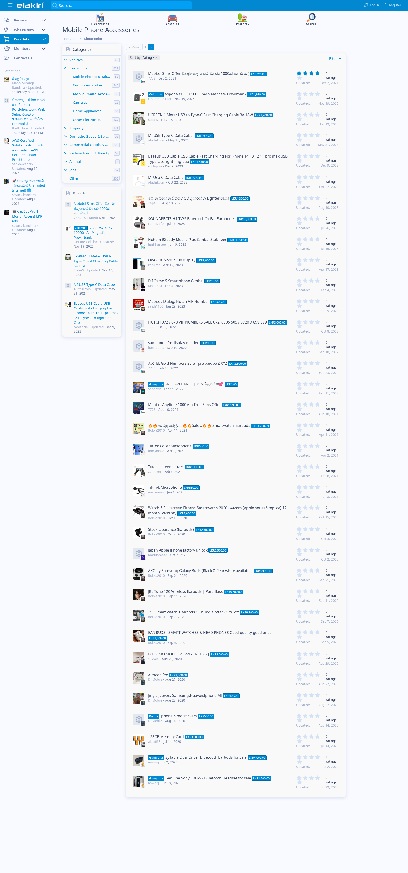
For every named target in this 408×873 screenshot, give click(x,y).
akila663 (154, 742)
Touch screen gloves (166, 466)
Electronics (78, 68)
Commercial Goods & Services (90, 144)
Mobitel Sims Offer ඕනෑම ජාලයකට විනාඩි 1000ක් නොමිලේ (94, 208)
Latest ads (12, 71)
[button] (10, 5)
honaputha (156, 348)
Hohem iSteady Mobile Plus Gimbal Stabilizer (187, 239)
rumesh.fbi (156, 224)
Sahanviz (154, 389)
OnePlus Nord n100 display (172, 260)
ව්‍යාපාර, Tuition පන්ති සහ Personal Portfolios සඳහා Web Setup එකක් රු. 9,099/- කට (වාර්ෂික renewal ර (29, 111)
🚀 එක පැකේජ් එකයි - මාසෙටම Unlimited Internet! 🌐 (28, 185)
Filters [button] (333, 58)
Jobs (72, 169)
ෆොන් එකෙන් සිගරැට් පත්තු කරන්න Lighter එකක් (189, 198)
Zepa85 (153, 203)
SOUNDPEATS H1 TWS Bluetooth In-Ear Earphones (192, 218)
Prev (135, 47)
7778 (152, 78)
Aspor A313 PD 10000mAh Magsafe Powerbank (93, 232)
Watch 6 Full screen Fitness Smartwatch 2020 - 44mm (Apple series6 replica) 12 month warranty (217, 510)
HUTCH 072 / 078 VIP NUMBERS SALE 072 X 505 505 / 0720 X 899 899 (207, 322)
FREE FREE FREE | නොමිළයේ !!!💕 (194, 384)
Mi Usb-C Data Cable (166, 177)
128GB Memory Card (166, 736)
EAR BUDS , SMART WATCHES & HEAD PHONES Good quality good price (210, 632)
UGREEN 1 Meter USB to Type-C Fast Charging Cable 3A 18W (96, 261)
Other (74, 178)
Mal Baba (155, 286)
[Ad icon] (6, 100)
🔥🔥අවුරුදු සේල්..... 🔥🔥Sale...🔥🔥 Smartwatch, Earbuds (199, 425)
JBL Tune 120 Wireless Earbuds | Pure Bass (185, 591)
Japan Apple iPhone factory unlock (178, 550)
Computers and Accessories (92, 85)
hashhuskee (157, 244)
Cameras (80, 102)
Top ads (79, 193)
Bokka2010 (156, 430)
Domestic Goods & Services (91, 136)
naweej (153, 762)
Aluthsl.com (156, 140)
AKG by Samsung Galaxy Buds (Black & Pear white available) (200, 570)
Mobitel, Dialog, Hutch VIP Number (178, 301)
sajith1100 (155, 306)
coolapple (155, 166)
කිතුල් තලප (20, 78)
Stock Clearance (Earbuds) (171, 529)
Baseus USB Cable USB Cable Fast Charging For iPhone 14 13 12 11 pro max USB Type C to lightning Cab (96, 313)
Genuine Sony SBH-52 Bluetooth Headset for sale (208, 778)
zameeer (155, 472)
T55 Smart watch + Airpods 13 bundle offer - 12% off (193, 612)
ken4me (154, 265)
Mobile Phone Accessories (93, 93)
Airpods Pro (158, 674)
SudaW (153, 120)
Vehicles (76, 59)
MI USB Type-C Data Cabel (95, 284)
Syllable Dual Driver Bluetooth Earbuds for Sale (206, 757)
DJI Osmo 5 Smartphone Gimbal (176, 280)
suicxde (153, 659)
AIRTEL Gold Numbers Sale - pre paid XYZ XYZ (187, 363)
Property (76, 128)
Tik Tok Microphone (165, 487)
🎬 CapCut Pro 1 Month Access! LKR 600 (27, 216)
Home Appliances (87, 110)
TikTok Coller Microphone (170, 446)
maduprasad (157, 555)
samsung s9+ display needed (174, 342)
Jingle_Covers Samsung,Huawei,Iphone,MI (185, 695)
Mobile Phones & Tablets (93, 76)
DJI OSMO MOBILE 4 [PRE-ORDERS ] (178, 654)
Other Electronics (87, 119)
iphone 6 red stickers (178, 716)
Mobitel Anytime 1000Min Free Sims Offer (184, 404)
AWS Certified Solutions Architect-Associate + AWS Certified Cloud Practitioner (27, 150)
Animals (75, 161)
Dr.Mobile (155, 679)
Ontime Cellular (160, 99)
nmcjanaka (156, 451)
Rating (141, 57)
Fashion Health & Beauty (89, 153)
